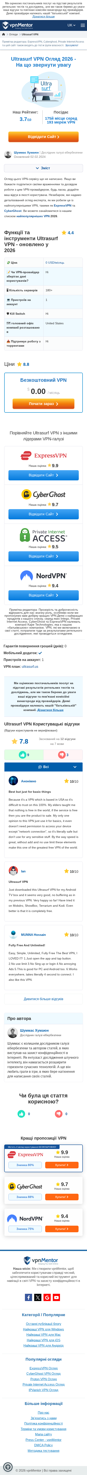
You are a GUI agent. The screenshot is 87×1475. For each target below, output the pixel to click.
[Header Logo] (17, 25)
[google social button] (47, 1297)
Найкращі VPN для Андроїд (43, 1345)
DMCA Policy (43, 1445)
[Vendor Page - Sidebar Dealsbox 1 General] (43, 1158)
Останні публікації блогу (43, 1324)
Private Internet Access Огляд (44, 1384)
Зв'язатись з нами (44, 1418)
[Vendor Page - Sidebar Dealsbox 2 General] (43, 1190)
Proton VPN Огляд (43, 1379)
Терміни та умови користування (43, 1429)
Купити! (60, 1165)
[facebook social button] (28, 1297)
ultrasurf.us (30, 666)
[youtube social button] (56, 1297)
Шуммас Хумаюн (26, 152)
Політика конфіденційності (43, 1423)
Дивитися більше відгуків (43, 999)
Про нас (43, 1412)
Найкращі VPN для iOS (43, 1340)
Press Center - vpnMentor (43, 1440)
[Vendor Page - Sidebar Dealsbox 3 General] (43, 1222)
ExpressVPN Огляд (44, 1368)
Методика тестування (43, 1450)
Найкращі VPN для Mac (43, 1334)
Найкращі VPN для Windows (43, 1329)
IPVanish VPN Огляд (43, 1390)
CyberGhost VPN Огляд (43, 1373)
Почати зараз (42, 404)
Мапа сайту (43, 1434)
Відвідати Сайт (42, 137)
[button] (8, 1467)
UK (70, 25)
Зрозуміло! (71, 45)
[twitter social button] (37, 1297)
